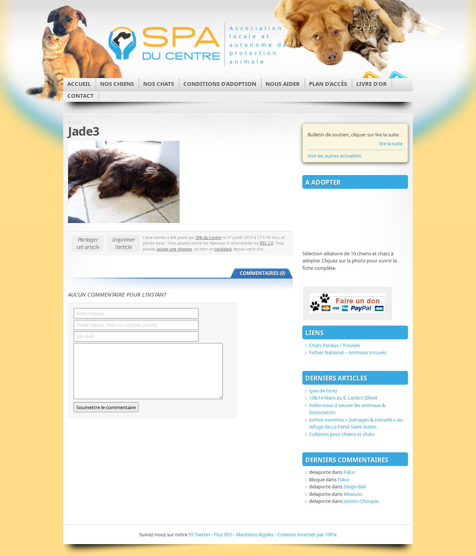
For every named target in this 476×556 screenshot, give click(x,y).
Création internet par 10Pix (307, 534)
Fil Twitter (199, 534)
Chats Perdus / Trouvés (334, 345)
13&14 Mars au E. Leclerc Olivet (343, 397)
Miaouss (353, 494)
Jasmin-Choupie (361, 501)
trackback (223, 249)
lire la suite (391, 143)
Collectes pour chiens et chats (341, 434)
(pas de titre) (323, 390)
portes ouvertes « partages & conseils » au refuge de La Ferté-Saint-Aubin (356, 423)
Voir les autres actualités (334, 155)
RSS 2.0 (266, 243)
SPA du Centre (208, 237)
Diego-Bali (355, 486)
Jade (77, 122)
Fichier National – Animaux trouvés (347, 352)
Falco (349, 472)
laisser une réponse (174, 249)
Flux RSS (223, 534)
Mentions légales (255, 534)
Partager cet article (88, 243)
